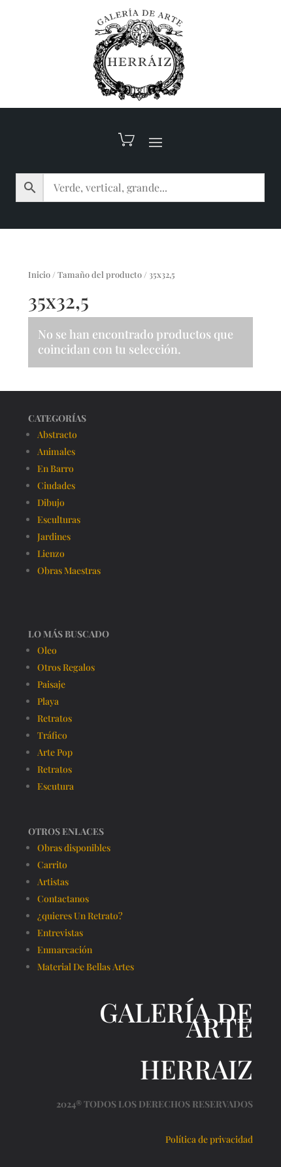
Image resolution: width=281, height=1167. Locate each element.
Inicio (39, 274)
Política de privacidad (209, 1139)
